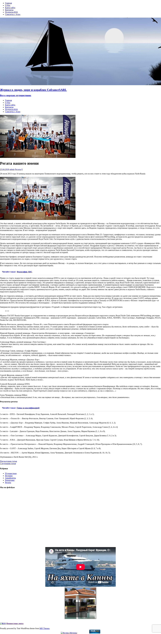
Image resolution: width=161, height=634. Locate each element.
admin (12, 169)
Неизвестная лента (14, 623)
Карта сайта (10, 8)
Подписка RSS (11, 12)
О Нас (7, 5)
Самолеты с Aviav (12, 14)
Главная (8, 3)
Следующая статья (8, 463)
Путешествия (10, 473)
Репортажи (9, 480)
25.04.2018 (4, 169)
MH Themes (44, 628)
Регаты (18, 169)
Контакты (9, 10)
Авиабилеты (10, 478)
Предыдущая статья (8, 461)
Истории (9, 476)
